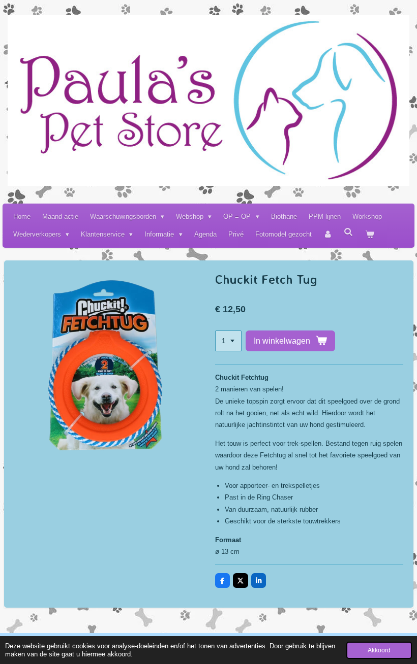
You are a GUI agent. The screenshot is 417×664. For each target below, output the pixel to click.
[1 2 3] (228, 340)
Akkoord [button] (379, 650)
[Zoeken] (349, 232)
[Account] (328, 234)
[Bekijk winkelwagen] (369, 234)
